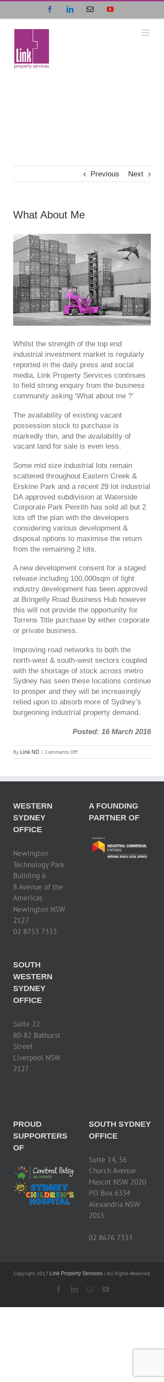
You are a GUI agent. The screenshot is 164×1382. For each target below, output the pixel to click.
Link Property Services (76, 1273)
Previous (105, 174)
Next (135, 174)
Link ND (29, 752)
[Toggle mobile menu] (146, 32)
